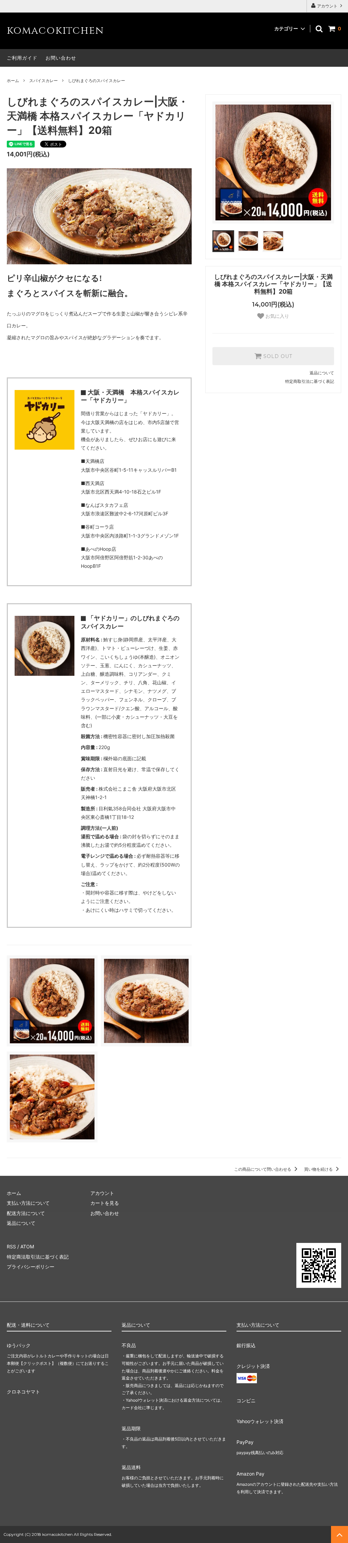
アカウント (327, 6)
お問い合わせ (61, 58)
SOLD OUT (277, 356)
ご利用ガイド (22, 58)
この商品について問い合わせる (263, 1169)
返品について (322, 372)
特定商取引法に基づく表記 (309, 381)
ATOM (27, 1246)
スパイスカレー (43, 80)
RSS (11, 1246)
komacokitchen (55, 31)
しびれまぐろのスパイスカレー (96, 80)
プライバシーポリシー (30, 1266)
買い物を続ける (319, 1169)
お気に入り (276, 316)
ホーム (13, 80)
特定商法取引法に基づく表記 (38, 1257)
